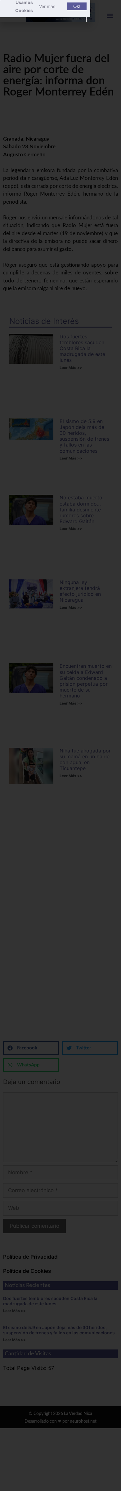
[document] (60, 745)
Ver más (47, 6)
